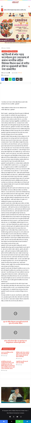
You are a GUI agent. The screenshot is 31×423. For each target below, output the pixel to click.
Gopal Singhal (6, 72)
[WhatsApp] (10, 79)
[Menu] (2, 6)
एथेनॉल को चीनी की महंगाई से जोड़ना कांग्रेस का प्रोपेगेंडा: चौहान (15, 9)
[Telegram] (13, 79)
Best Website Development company (15, 413)
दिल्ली (9, 51)
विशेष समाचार (14, 51)
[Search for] (29, 6)
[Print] (20, 79)
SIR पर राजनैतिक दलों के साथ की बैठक (7, 353)
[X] (6, 79)
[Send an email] (9, 72)
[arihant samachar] (15, 2)
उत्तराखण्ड (8, 48)
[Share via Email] (17, 79)
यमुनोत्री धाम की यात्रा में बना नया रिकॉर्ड (22, 362)
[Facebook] (2, 79)
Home (4, 48)
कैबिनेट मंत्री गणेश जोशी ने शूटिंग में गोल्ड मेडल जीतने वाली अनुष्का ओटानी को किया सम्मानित (22, 354)
